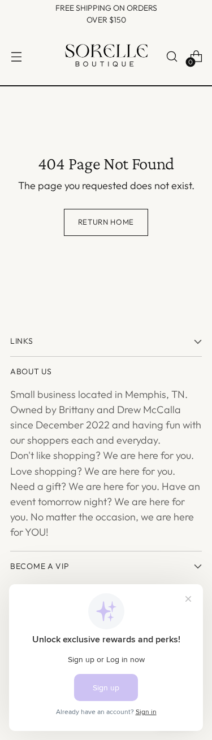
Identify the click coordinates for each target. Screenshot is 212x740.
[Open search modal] (171, 56)
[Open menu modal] (16, 56)
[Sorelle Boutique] (106, 57)
